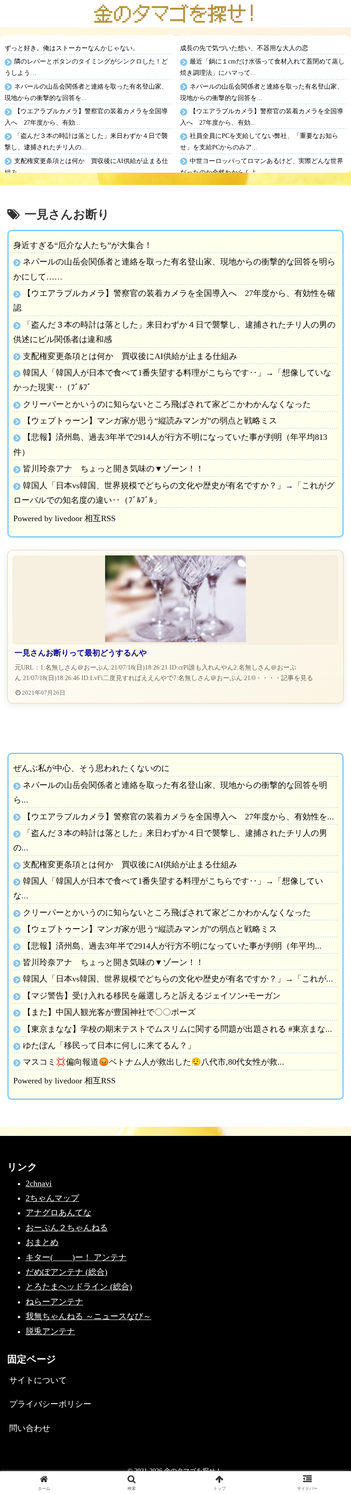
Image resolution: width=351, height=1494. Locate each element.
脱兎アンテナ (50, 1331)
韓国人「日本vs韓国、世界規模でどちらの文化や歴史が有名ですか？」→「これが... (178, 978)
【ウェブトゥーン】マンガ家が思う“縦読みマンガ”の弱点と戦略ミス (150, 420)
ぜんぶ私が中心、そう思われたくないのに (91, 768)
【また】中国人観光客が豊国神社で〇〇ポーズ (109, 1012)
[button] (324, 1272)
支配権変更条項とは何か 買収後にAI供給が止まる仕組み (130, 356)
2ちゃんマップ (52, 1198)
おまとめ (42, 1242)
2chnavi (39, 1183)
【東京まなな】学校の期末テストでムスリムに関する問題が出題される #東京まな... (177, 1029)
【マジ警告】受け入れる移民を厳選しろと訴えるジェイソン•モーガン (152, 995)
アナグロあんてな (58, 1212)
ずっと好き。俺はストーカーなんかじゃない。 (72, 48)
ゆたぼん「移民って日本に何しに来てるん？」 (109, 1045)
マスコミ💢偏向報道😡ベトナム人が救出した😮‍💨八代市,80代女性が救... (153, 1061)
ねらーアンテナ (54, 1301)
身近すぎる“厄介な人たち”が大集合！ (82, 245)
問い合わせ (29, 1428)
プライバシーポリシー (50, 1404)
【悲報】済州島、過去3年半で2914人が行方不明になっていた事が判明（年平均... (172, 945)
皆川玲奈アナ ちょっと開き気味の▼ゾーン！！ (113, 468)
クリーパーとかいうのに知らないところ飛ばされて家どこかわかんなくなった (167, 404)
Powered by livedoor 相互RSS (64, 518)
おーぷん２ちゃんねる (67, 1227)
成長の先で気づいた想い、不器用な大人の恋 (244, 48)
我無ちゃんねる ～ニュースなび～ (88, 1316)
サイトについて (38, 1380)
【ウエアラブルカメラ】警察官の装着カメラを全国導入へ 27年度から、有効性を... (178, 816)
